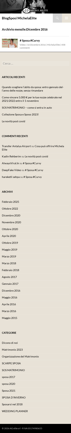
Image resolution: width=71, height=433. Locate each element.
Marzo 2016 (9, 311)
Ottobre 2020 (10, 229)
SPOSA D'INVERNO (14, 397)
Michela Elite (53, 44)
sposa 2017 (8, 377)
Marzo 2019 (9, 256)
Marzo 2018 (9, 263)
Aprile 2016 (9, 304)
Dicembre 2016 (11, 290)
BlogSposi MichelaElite (19, 18)
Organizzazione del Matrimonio (20, 356)
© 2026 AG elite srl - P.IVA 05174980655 (22, 428)
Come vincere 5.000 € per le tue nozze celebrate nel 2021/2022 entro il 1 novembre (32, 99)
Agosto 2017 (9, 276)
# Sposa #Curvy (30, 40)
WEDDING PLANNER (15, 411)
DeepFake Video (11, 170)
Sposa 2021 (8, 390)
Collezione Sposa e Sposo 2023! (20, 114)
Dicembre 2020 (11, 215)
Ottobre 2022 (10, 208)
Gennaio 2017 (10, 283)
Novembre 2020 (11, 222)
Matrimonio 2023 (12, 349)
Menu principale (66, 18)
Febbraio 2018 (10, 270)
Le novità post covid (13, 121)
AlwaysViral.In (10, 163)
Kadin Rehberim (11, 156)
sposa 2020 (8, 383)
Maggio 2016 (9, 297)
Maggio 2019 (9, 249)
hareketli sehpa (11, 176)
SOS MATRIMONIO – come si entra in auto (27, 107)
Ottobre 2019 (10, 242)
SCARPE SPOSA (11, 363)
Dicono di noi (10, 342)
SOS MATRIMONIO (13, 370)
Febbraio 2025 (10, 201)
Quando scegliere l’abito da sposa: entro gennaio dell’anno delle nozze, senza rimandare (33, 88)
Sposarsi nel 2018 (12, 404)
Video (23, 44)
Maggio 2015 (9, 317)
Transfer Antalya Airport (16, 146)
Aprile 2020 (9, 235)
